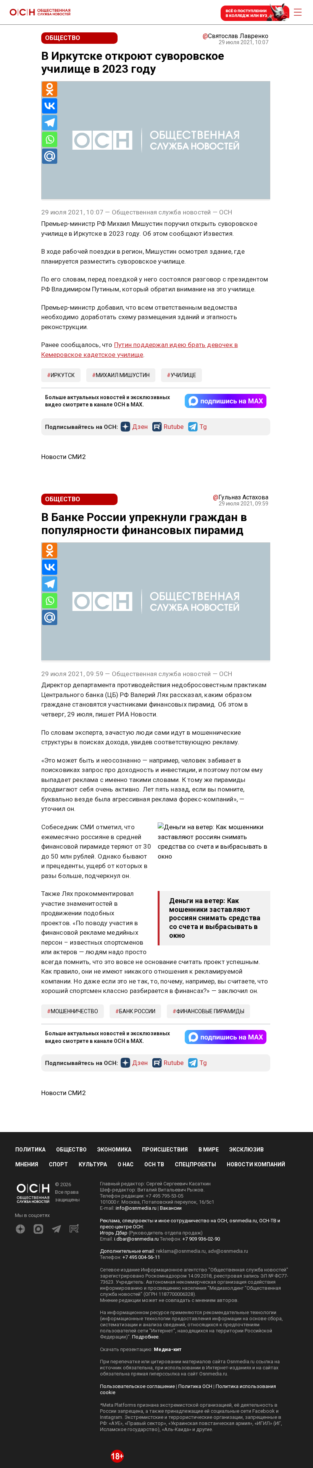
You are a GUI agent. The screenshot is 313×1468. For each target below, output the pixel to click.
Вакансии (171, 1208)
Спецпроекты (195, 1164)
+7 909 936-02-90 (201, 1239)
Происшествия (165, 1150)
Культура (93, 1164)
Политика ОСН (195, 1386)
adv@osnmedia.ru (228, 1251)
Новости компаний (256, 1164)
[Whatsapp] (49, 139)
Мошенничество (74, 1011)
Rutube (174, 427)
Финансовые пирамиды (210, 1011)
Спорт (58, 1164)
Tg (203, 427)
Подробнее (145, 1337)
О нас (126, 1164)
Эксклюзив (246, 1150)
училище (183, 375)
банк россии (137, 1011)
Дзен (140, 427)
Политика (30, 1150)
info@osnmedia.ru (136, 1208)
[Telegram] (49, 122)
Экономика (114, 1150)
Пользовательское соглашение (137, 1386)
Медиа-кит (167, 1349)
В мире (208, 1150)
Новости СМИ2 (63, 457)
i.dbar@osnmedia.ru (136, 1239)
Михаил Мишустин (123, 375)
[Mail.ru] (49, 156)
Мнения (26, 1164)
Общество (71, 1150)
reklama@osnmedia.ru (181, 1251)
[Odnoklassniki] (49, 89)
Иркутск (63, 375)
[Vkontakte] (49, 106)
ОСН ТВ (154, 1164)
